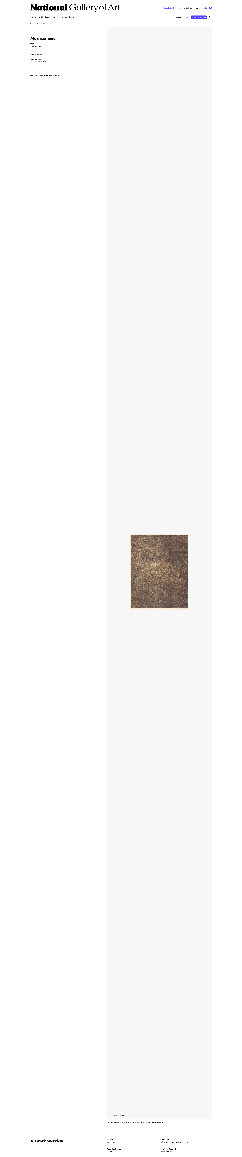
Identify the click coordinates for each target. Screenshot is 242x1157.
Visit (32, 17)
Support (178, 17)
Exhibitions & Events (47, 17)
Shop (186, 17)
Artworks (39, 24)
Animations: (201, 8)
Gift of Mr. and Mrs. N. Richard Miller (174, 1142)
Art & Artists (66, 17)
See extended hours (186, 8)
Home (32, 24)
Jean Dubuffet (35, 59)
